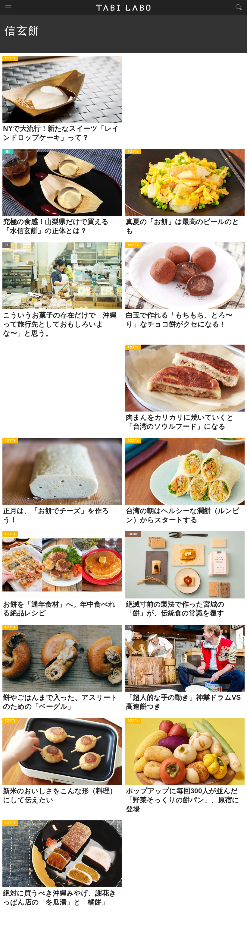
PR (6, 245)
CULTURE (133, 534)
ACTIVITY (10, 58)
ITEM (8, 152)
